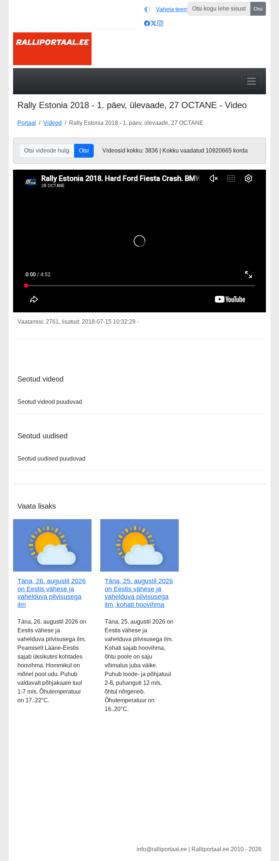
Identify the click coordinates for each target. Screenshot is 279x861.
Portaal (26, 123)
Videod (52, 123)
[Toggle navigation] (251, 81)
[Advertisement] (139, 785)
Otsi (258, 9)
